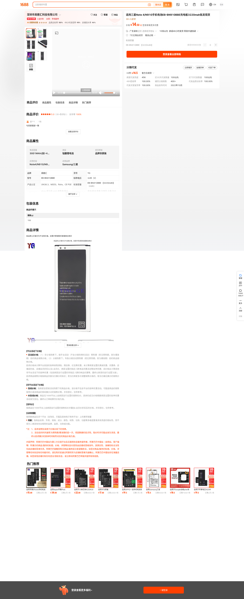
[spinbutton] (210, 45)
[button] (86, 64)
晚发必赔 (149, 35)
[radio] (42, 114)
